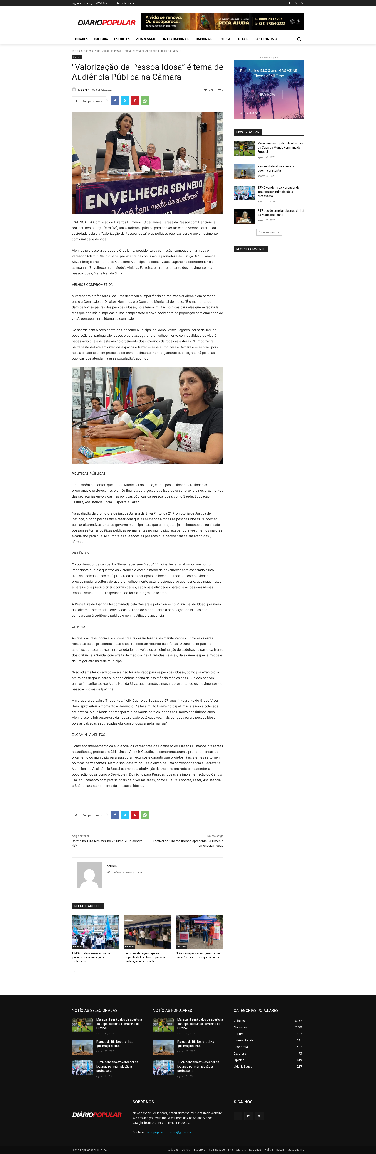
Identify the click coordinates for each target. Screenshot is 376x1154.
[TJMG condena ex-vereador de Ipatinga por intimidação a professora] (95, 931)
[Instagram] (295, 3)
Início (75, 51)
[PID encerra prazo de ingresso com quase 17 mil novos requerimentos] (199, 931)
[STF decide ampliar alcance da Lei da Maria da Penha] (244, 216)
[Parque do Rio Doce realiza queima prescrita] (244, 171)
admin (85, 89)
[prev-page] (74, 971)
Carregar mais (267, 232)
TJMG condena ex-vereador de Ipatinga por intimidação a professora (91, 957)
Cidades (86, 51)
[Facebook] (289, 3)
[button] (299, 39)
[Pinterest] (135, 100)
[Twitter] (301, 3)
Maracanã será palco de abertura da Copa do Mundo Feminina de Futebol (280, 147)
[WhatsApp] (145, 100)
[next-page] (81, 971)
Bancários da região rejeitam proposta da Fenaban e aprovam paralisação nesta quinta (144, 957)
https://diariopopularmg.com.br (125, 872)
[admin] (74, 89)
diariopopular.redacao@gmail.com (170, 1132)
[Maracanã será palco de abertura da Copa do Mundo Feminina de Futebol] (244, 148)
